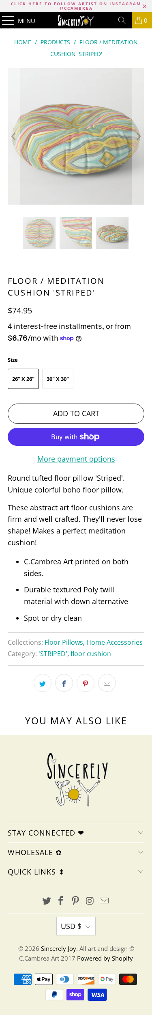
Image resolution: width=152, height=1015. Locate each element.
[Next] (138, 136)
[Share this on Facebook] (64, 683)
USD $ (71, 926)
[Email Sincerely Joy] (104, 901)
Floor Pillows (64, 642)
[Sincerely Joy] (76, 20)
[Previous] (13, 136)
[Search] (122, 20)
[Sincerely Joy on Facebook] (61, 901)
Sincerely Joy (58, 948)
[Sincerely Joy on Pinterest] (76, 901)
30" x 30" (58, 378)
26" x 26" (23, 378)
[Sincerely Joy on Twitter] (47, 901)
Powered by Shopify (105, 958)
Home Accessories (114, 642)
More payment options (76, 459)
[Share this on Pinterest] (85, 683)
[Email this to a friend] (107, 683)
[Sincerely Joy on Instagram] (90, 901)
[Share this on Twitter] (42, 683)
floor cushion (91, 653)
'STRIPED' (53, 653)
